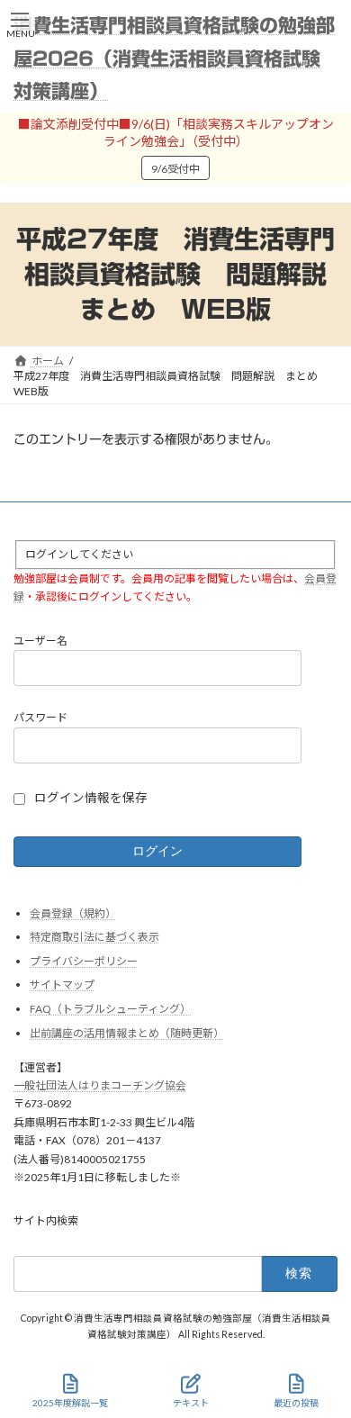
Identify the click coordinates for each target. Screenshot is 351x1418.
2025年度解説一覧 (70, 1402)
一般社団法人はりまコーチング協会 (100, 1085)
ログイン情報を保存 (91, 797)
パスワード (41, 717)
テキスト (191, 1402)
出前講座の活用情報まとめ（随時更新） (127, 1033)
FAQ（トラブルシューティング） (110, 1009)
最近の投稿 (296, 1402)
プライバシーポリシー (84, 961)
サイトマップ (62, 984)
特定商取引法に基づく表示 (94, 937)
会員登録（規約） (73, 913)
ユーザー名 (41, 640)
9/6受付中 (175, 169)
